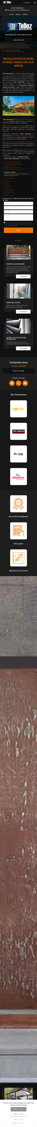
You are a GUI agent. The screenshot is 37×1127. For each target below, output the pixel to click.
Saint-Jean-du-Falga (9, 191)
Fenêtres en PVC (13, 302)
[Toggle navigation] (34, 3)
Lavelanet (7, 183)
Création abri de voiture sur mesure (12, 163)
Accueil (11, 14)
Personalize (19, 1119)
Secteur (7, 50)
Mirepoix (7, 184)
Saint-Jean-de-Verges (9, 189)
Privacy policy (19, 1123)
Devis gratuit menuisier (10, 166)
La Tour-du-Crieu (8, 181)
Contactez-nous (18, 40)
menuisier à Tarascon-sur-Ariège (15, 126)
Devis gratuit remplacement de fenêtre (13, 167)
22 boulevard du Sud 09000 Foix (18, 10)
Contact (25, 14)
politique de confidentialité (12, 225)
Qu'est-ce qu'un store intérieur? (16, 338)
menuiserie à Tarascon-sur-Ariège (12, 75)
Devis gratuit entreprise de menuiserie (13, 164)
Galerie (18, 14)
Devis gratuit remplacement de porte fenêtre (14, 169)
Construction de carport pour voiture (13, 161)
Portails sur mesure (15, 264)
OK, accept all (19, 1109)
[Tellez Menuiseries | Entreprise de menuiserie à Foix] (6, 2)
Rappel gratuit (27, 2)
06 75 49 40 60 (18, 8)
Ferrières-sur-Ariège (9, 178)
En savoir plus (23, 276)
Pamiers (7, 187)
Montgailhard (8, 186)
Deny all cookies (19, 1114)
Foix (6, 180)
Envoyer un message (18, 371)
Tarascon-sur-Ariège (14, 50)
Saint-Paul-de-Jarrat (9, 192)
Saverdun (7, 194)
